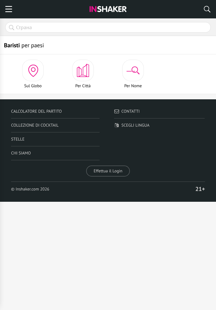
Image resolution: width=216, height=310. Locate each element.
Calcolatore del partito (36, 111)
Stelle (17, 139)
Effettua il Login (108, 171)
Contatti (130, 111)
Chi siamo (21, 153)
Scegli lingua (135, 125)
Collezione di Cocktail (34, 125)
